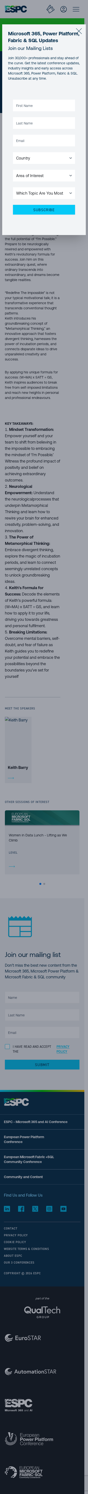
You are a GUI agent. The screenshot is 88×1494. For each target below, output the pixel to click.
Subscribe (44, 209)
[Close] (79, 31)
